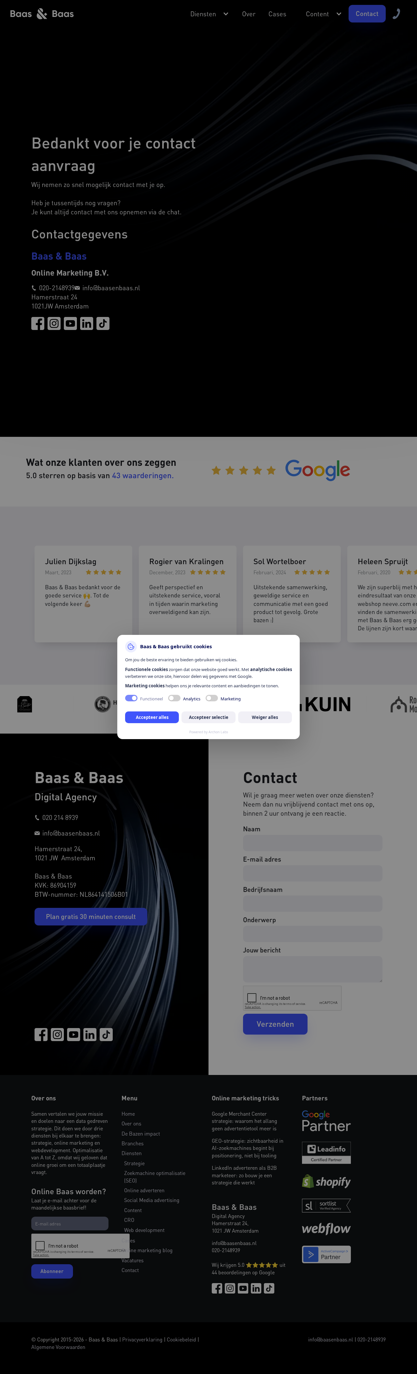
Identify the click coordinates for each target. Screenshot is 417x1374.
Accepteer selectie (208, 717)
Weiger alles (265, 717)
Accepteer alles (152, 717)
